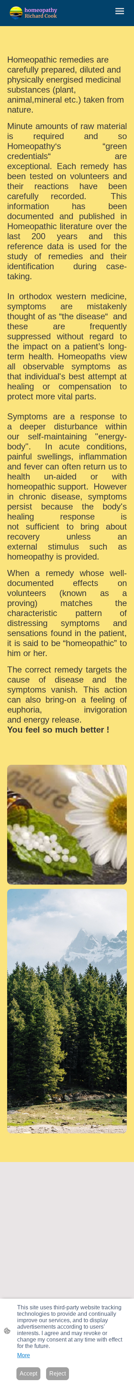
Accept (28, 1373)
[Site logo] (34, 13)
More (23, 1355)
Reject (57, 1373)
